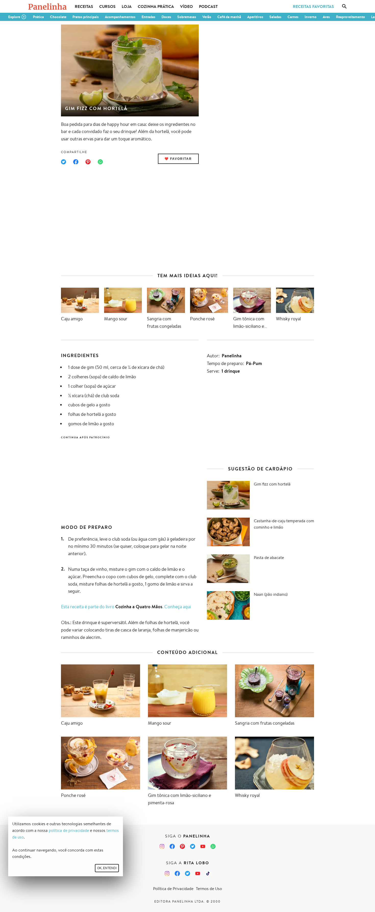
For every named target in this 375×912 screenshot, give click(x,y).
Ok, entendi (107, 868)
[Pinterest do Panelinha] (182, 846)
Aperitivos (255, 17)
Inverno (311, 17)
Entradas (148, 17)
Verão (206, 17)
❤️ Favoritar (178, 159)
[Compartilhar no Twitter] (63, 162)
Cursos (107, 6)
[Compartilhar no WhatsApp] (100, 162)
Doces (166, 17)
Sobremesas (186, 17)
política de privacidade (69, 830)
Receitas (84, 6)
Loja (127, 6)
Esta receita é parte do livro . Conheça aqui (126, 606)
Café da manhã (229, 17)
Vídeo (186, 6)
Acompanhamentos (120, 17)
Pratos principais (85, 17)
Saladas (275, 17)
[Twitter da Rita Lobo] (187, 873)
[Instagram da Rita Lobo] (167, 873)
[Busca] (344, 6)
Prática (38, 17)
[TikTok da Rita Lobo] (208, 873)
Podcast (208, 6)
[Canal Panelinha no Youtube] (203, 846)
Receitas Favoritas (313, 6)
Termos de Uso (209, 888)
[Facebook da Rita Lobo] (177, 873)
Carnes (293, 17)
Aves (326, 17)
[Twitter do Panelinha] (193, 846)
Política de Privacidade (173, 888)
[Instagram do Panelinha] (162, 846)
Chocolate (58, 17)
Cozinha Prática (156, 6)
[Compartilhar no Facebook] (76, 162)
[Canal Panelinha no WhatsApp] (213, 846)
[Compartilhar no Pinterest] (88, 162)
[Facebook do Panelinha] (172, 846)
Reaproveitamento (350, 17)
